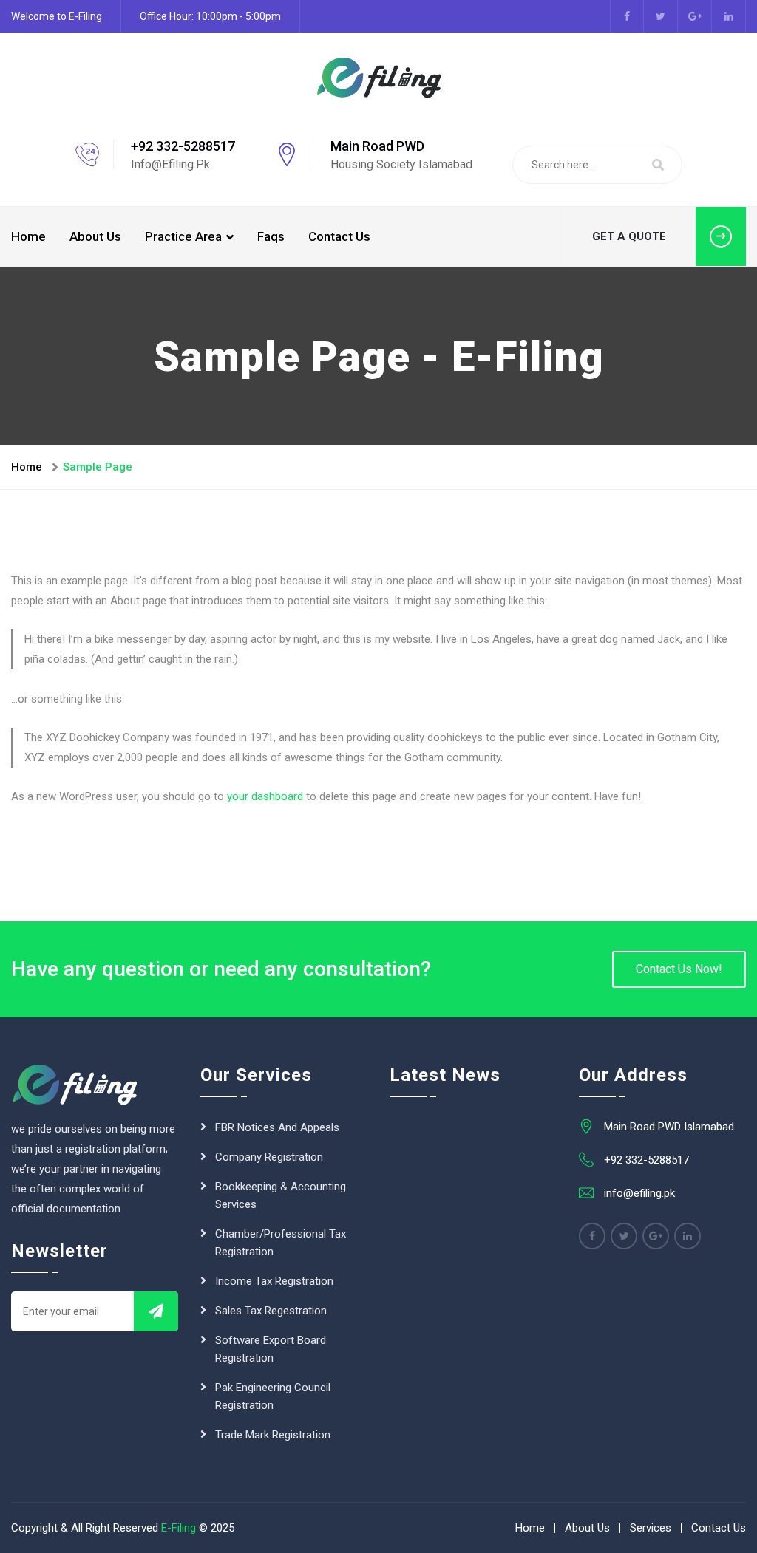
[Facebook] (592, 1236)
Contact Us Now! (679, 969)
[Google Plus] (655, 1236)
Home (28, 236)
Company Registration (269, 1157)
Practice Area (183, 236)
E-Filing (178, 1528)
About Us (95, 236)
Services (650, 1528)
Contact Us (339, 236)
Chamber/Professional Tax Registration (280, 1242)
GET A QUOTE (629, 236)
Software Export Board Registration (270, 1349)
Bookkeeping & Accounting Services (280, 1195)
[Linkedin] (687, 1236)
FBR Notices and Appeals (277, 1127)
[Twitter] (624, 1236)
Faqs (271, 236)
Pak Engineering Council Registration (272, 1396)
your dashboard (265, 796)
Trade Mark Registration (272, 1434)
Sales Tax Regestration (271, 1310)
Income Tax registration (274, 1281)
